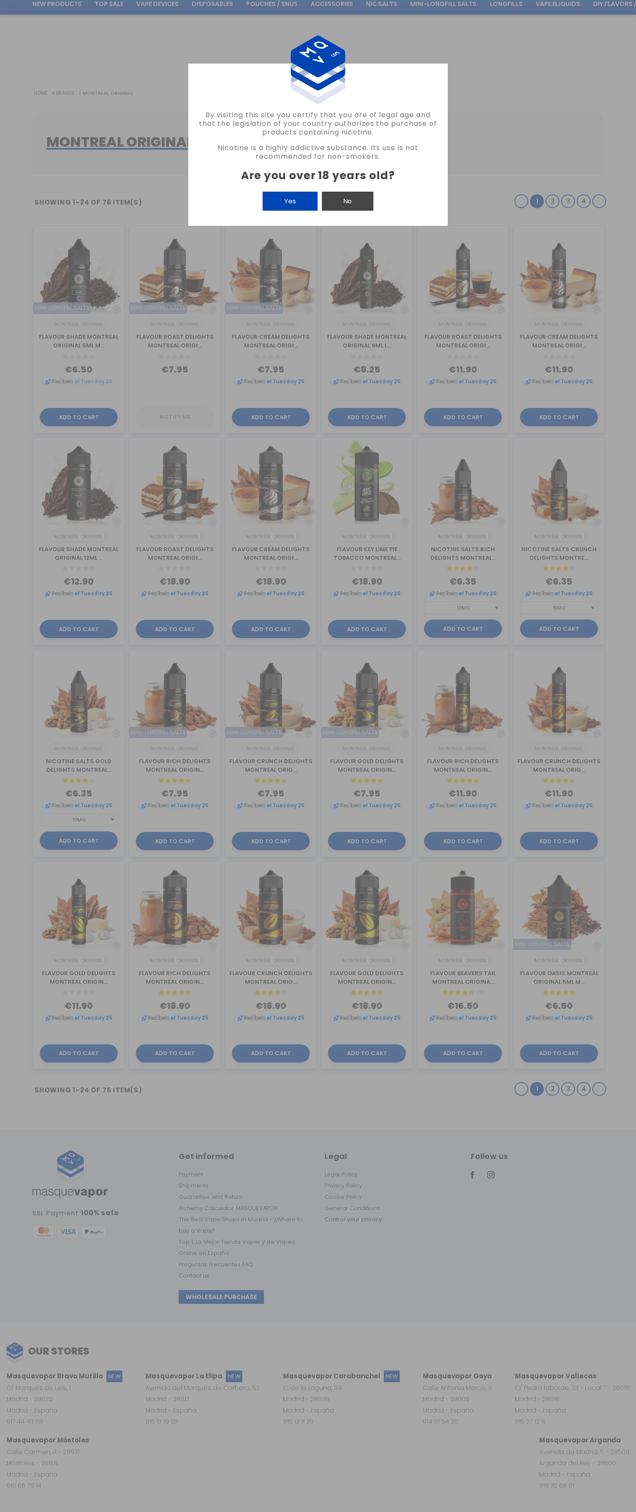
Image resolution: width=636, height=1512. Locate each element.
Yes (290, 200)
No (348, 200)
